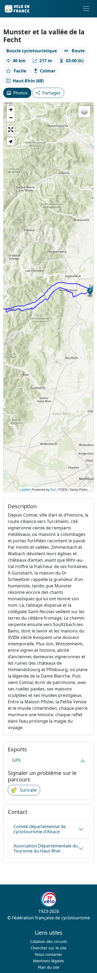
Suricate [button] (28, 790)
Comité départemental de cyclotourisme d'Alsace (39, 829)
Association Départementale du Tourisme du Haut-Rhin (45, 848)
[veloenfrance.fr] (16, 8)
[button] (90, 292)
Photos (20, 93)
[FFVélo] (48, 899)
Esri (53, 489)
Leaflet (25, 489)
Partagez (51, 93)
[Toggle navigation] (86, 8)
